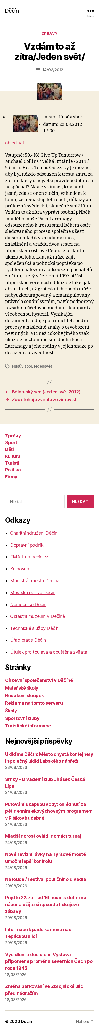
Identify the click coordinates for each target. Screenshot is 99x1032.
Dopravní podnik (27, 545)
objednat (14, 143)
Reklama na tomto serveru (34, 703)
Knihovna (19, 568)
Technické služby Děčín (34, 628)
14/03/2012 (53, 69)
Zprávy (49, 33)
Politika (13, 469)
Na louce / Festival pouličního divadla (45, 879)
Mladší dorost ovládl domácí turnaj (43, 836)
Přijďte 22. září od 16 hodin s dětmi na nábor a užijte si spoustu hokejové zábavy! (45, 904)
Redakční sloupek (24, 695)
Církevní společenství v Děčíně (39, 680)
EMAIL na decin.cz (29, 557)
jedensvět (43, 366)
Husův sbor (22, 366)
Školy (11, 710)
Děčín (12, 10)
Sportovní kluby (22, 718)
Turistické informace (28, 725)
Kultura (13, 456)
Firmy (11, 476)
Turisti (12, 463)
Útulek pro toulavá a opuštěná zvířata (48, 652)
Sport (11, 442)
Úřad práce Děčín (28, 640)
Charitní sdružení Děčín (33, 533)
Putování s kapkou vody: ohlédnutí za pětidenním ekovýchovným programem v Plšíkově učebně (49, 811)
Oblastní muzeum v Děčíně (37, 616)
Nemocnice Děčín (28, 604)
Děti (9, 449)
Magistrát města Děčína (34, 580)
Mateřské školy (21, 688)
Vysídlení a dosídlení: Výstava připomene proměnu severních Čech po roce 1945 (49, 961)
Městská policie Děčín (32, 592)
